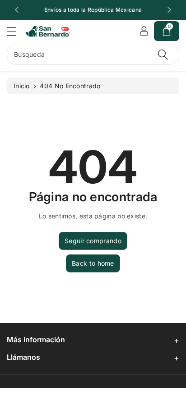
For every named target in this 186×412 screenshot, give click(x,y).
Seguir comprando (93, 240)
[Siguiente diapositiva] (169, 10)
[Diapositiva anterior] (17, 10)
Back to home (93, 263)
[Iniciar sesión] (144, 31)
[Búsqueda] (163, 54)
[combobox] (93, 54)
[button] (16, 31)
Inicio (22, 86)
